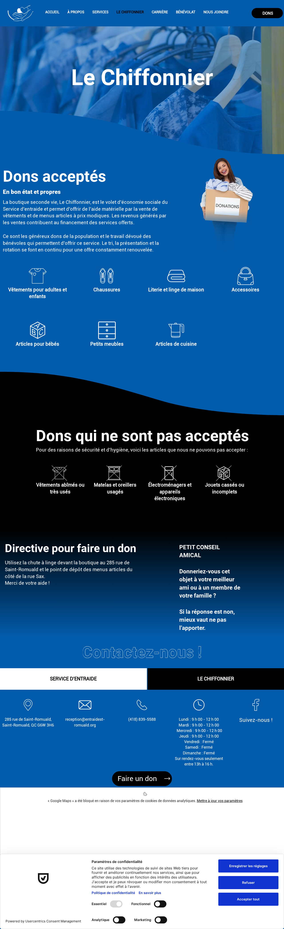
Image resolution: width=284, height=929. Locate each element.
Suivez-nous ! (255, 720)
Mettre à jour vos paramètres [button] (220, 801)
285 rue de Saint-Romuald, (28, 719)
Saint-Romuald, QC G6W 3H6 (28, 725)
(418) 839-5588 (142, 719)
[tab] (73, 679)
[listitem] (37, 290)
